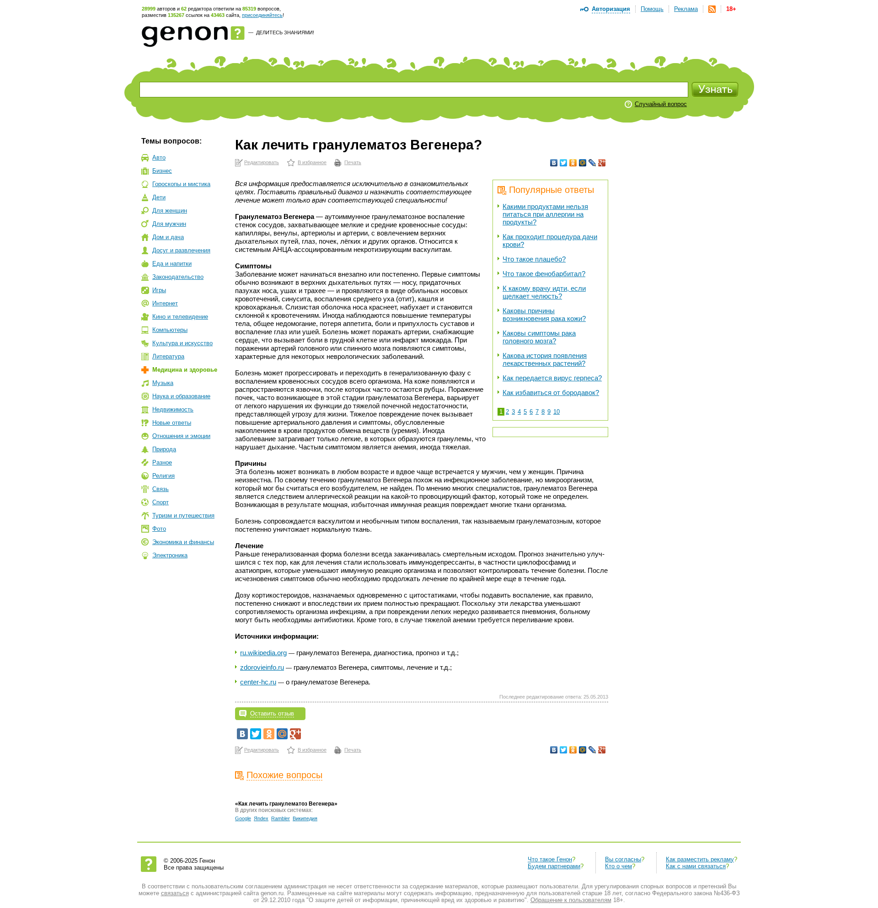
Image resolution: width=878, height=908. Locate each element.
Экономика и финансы (183, 542)
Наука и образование (181, 396)
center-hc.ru (258, 682)
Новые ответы (171, 422)
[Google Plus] (602, 163)
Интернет (165, 303)
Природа (164, 449)
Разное (162, 462)
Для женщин (169, 210)
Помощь (652, 8)
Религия (163, 475)
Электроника (169, 555)
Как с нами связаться (696, 866)
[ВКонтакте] (554, 163)
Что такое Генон (550, 859)
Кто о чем (618, 866)
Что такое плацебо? (534, 259)
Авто (159, 157)
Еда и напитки (172, 263)
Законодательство (177, 276)
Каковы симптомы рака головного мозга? (539, 337)
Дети (159, 197)
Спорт (160, 502)
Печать (352, 162)
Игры (159, 290)
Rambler (280, 818)
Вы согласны (623, 859)
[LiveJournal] (592, 163)
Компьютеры (169, 329)
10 (556, 411)
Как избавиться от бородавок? (551, 392)
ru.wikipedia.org (263, 653)
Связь (160, 489)
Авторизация (611, 8)
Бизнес (162, 170)
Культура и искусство (182, 343)
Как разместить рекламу (700, 859)
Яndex (261, 818)
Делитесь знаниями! (285, 32)
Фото (159, 528)
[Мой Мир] (583, 163)
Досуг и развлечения (181, 250)
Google (243, 818)
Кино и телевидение (180, 316)
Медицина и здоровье (184, 369)
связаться (175, 893)
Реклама (686, 8)
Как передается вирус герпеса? (552, 378)
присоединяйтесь (262, 15)
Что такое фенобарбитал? (544, 274)
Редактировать (261, 162)
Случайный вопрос (661, 104)
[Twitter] (563, 163)
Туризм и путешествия (183, 515)
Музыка (162, 382)
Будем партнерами (554, 866)
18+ (731, 8)
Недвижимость (172, 409)
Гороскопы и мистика (181, 184)
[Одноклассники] (573, 163)
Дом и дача (168, 237)
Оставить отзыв (272, 713)
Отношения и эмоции (181, 436)
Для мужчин (169, 223)
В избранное (312, 162)
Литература (168, 356)
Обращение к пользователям (570, 900)
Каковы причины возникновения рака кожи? (544, 314)
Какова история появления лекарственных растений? (545, 359)
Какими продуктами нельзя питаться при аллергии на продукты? (545, 214)
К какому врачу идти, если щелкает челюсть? (544, 292)
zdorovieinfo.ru (262, 667)
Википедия (305, 818)
